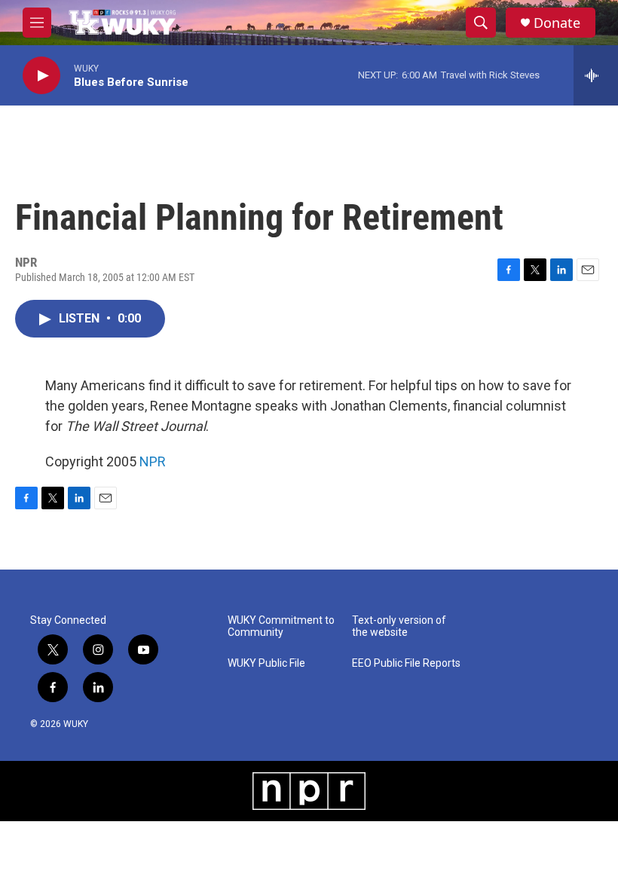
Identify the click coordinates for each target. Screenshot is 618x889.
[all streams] (596, 75)
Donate (557, 23)
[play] (41, 75)
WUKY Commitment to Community (281, 626)
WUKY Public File (266, 663)
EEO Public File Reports (406, 663)
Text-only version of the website (399, 626)
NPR (152, 461)
